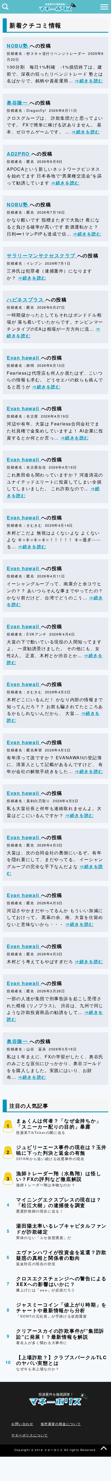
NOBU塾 (18, 45)
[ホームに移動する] (56, 9)
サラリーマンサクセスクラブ (42, 255)
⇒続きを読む (89, 81)
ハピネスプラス (26, 299)
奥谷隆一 (18, 102)
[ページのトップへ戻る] (103, 1449)
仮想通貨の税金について (61, 1423)
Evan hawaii (24, 357)
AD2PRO (19, 153)
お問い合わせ (22, 1423)
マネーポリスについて (29, 1435)
